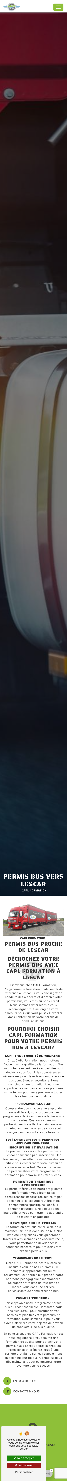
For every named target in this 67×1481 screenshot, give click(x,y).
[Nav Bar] (58, 7)
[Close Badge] (51, 1470)
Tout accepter (25, 1458)
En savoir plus (24, 1381)
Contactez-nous (26, 1391)
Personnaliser (24, 1472)
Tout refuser (25, 1465)
